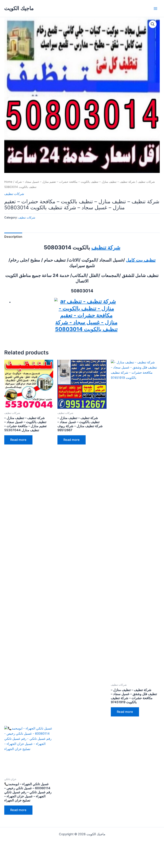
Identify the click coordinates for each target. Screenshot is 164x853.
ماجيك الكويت (19, 8)
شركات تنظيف (146, 181)
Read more (18, 440)
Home (8, 181)
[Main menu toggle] (155, 8)
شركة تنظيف (105, 247)
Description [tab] (13, 237)
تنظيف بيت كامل (141, 260)
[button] (153, 24)
